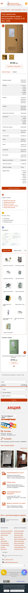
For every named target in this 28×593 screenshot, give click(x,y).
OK (6, 590)
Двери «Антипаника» (19, 541)
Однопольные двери (19, 531)
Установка (7, 438)
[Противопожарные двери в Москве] (14, 3)
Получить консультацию (14, 188)
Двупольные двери (18, 535)
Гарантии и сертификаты (6, 531)
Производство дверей (6, 533)
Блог (2, 537)
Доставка (7, 431)
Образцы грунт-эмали (9, 204)
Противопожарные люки (20, 547)
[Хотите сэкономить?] (14, 408)
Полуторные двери (18, 533)
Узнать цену (7, 465)
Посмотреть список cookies (17, 590)
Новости (3, 539)
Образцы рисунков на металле (11, 205)
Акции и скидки (4, 535)
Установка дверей (5, 545)
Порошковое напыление (9, 202)
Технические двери (18, 549)
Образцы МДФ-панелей (9, 207)
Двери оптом (4, 549)
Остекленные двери (19, 545)
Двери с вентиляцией (19, 543)
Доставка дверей (5, 543)
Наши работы (4, 541)
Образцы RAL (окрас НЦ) (9, 200)
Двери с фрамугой (18, 537)
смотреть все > (23, 448)
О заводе (3, 547)
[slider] (26, 386)
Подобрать (14, 400)
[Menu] (2, 3)
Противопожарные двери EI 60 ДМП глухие (14, 375)
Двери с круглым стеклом (20, 539)
